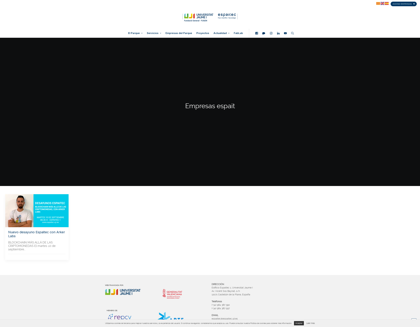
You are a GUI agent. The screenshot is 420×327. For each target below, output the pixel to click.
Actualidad (220, 33)
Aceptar (299, 323)
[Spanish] (387, 3)
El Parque (134, 33)
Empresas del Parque (179, 33)
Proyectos (202, 33)
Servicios (152, 33)
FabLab (238, 33)
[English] (382, 3)
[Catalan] (378, 3)
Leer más (310, 323)
